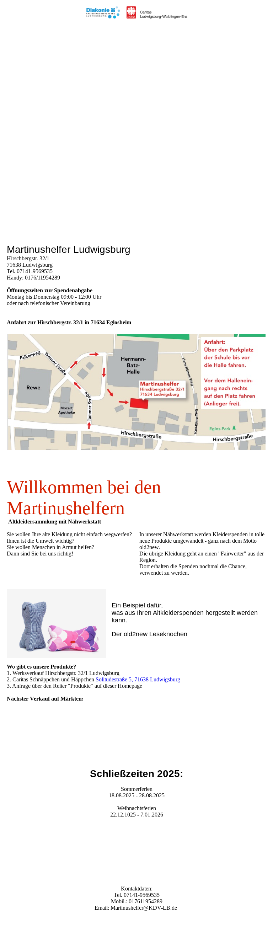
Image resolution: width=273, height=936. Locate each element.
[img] (136, 12)
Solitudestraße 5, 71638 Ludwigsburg (138, 679)
